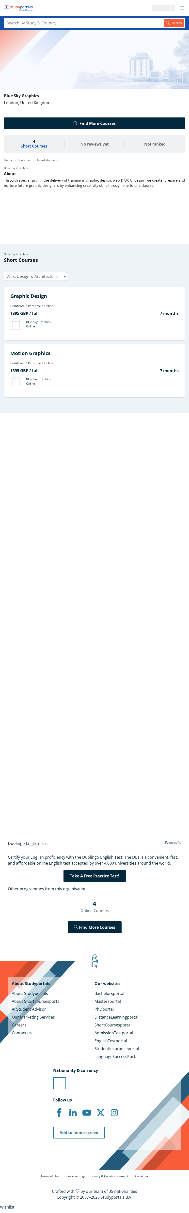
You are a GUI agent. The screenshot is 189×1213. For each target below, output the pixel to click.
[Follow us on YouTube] (87, 1113)
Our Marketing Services (33, 1017)
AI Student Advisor (29, 1009)
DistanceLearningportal (116, 1017)
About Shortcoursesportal (36, 1001)
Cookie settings (74, 1176)
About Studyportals (30, 993)
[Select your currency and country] (59, 1083)
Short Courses (34, 146)
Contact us (22, 1033)
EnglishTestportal (110, 1040)
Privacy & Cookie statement (109, 1176)
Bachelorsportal (109, 993)
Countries (24, 160)
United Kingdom (47, 160)
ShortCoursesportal (112, 1025)
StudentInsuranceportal (116, 1048)
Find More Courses (97, 123)
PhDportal (104, 1009)
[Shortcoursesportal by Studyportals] (19, 8)
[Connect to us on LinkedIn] (73, 1113)
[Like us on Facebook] (59, 1113)
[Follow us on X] (100, 1113)
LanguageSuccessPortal (116, 1056)
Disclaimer (141, 1176)
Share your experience (47, 802)
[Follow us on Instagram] (114, 1113)
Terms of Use (50, 1176)
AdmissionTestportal (113, 1033)
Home (8, 160)
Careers (19, 1025)
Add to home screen (79, 1132)
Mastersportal (107, 1001)
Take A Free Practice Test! (94, 876)
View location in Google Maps (40, 717)
